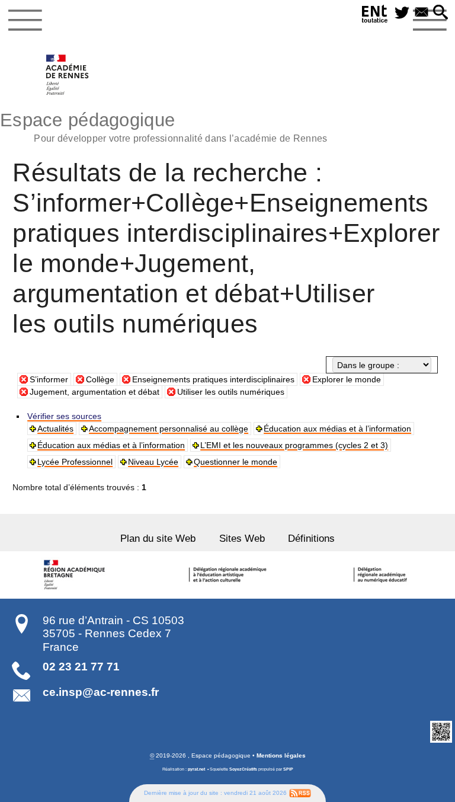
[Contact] (421, 13)
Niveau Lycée (153, 461)
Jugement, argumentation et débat (94, 392)
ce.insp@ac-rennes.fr (101, 692)
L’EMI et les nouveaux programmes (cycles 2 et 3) (294, 445)
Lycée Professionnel (75, 461)
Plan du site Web (158, 538)
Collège (100, 379)
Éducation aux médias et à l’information (337, 428)
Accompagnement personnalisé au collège (168, 428)
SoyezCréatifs (243, 769)
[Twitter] (402, 13)
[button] (440, 13)
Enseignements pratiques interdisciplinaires (213, 379)
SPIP (288, 769)
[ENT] (375, 15)
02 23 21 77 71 (81, 666)
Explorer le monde (346, 379)
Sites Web (242, 538)
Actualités (55, 428)
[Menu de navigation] (25, 20)
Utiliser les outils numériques (230, 392)
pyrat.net (196, 769)
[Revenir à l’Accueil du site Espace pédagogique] (68, 75)
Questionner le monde (235, 461)
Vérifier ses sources (64, 416)
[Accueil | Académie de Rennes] (76, 575)
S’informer (49, 379)
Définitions (311, 538)
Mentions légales (281, 755)
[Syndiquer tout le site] (300, 793)
